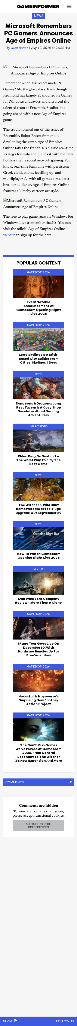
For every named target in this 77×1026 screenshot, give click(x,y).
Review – (38, 600)
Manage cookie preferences (39, 825)
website (9, 235)
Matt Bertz (18, 48)
